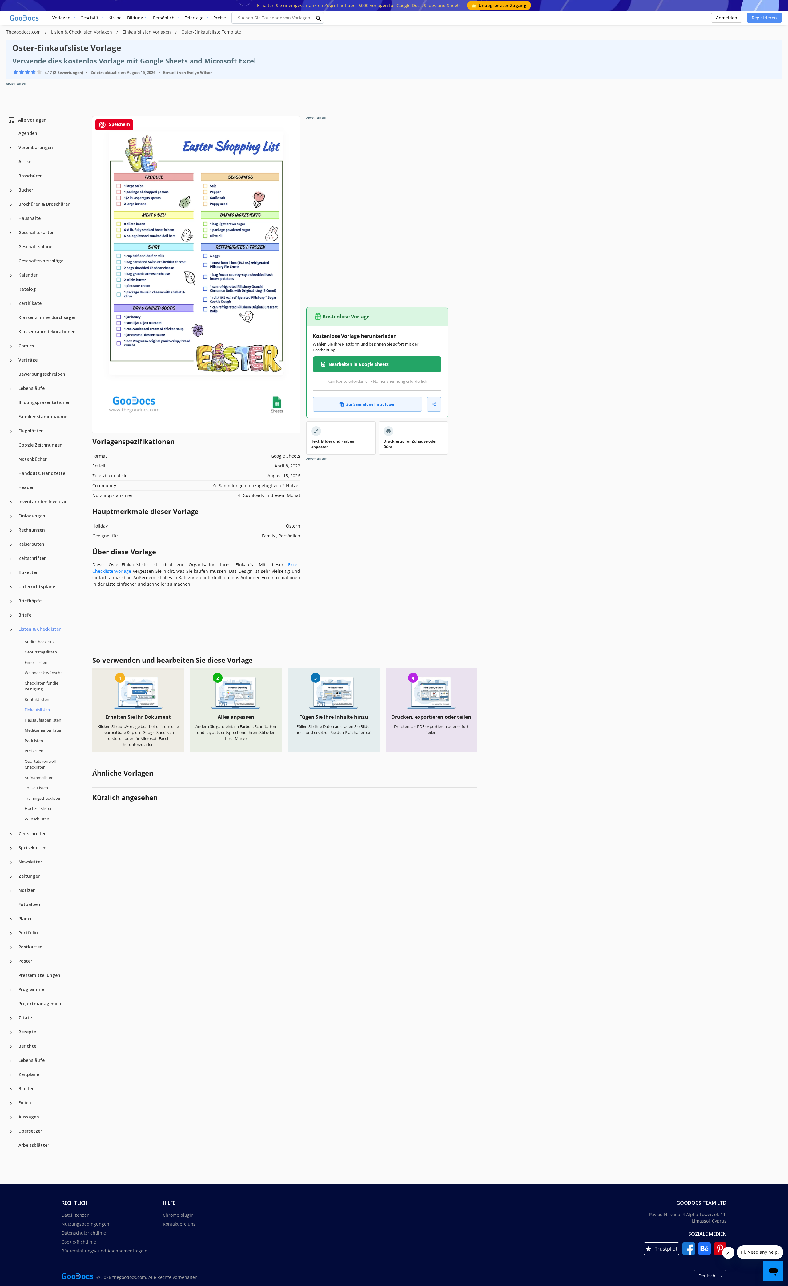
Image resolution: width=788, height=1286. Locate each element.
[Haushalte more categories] (10, 219)
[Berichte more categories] (10, 1046)
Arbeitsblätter (33, 1145)
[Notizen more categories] (10, 891)
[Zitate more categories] (10, 1018)
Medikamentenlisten (43, 730)
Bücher (25, 190)
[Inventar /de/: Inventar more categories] (10, 502)
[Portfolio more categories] (10, 933)
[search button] (319, 18)
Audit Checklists (39, 642)
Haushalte (29, 218)
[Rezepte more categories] (10, 1032)
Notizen (27, 890)
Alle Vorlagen (32, 120)
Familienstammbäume (42, 416)
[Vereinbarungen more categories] (10, 148)
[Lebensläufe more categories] (10, 389)
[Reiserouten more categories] (10, 544)
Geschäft (89, 18)
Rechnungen (31, 530)
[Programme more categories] (10, 990)
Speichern (119, 124)
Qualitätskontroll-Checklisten (41, 764)
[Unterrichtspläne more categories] (10, 587)
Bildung (135, 18)
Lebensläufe (31, 388)
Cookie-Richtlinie (79, 1242)
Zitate (25, 1018)
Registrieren (764, 18)
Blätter (26, 1088)
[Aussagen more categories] (10, 1117)
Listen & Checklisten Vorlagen (82, 32)
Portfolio (28, 933)
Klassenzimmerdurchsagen (47, 317)
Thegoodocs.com (24, 32)
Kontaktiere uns (179, 1224)
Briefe (24, 615)
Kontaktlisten (37, 699)
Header (26, 487)
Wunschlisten (37, 819)
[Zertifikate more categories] (10, 304)
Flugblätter (30, 431)
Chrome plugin (178, 1215)
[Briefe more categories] (10, 615)
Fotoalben (29, 904)
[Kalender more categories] (10, 275)
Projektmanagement (40, 1003)
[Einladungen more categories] (10, 516)
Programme (31, 989)
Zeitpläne (28, 1074)
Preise (219, 18)
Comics (26, 346)
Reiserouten (31, 544)
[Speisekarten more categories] (10, 848)
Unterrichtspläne (36, 586)
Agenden (27, 133)
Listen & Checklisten (40, 629)
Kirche (115, 18)
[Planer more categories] (10, 919)
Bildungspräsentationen (44, 402)
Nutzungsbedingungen (85, 1224)
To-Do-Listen (36, 788)
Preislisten (34, 751)
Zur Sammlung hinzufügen (371, 404)
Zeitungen (29, 876)
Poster (25, 961)
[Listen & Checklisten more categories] (10, 629)
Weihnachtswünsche (43, 672)
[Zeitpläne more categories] (10, 1075)
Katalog (27, 289)
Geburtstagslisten (41, 652)
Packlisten (34, 740)
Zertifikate (30, 303)
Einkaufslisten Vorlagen (147, 32)
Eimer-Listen (36, 662)
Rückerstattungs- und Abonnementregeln (104, 1251)
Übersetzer (30, 1131)
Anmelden (726, 18)
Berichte (27, 1046)
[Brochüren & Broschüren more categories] (10, 204)
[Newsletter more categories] (10, 862)
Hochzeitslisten (39, 808)
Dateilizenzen (76, 1215)
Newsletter (30, 862)
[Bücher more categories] (10, 190)
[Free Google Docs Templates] (24, 17)
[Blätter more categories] (10, 1089)
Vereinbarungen (35, 147)
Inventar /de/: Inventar (42, 501)
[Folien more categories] (10, 1103)
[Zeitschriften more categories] (10, 559)
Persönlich (164, 18)
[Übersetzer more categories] (10, 1131)
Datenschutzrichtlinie (84, 1233)
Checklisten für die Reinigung (41, 686)
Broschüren (30, 176)
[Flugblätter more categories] (10, 431)
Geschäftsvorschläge (40, 261)
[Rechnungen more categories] (10, 530)
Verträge (28, 360)
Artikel (25, 161)
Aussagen (28, 1117)
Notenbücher (32, 459)
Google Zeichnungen (40, 445)
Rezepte (27, 1032)
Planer (25, 918)
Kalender (28, 275)
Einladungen (31, 516)
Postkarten (30, 947)
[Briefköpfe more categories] (10, 601)
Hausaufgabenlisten (43, 720)
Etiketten (28, 572)
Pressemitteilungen (39, 975)
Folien (24, 1103)
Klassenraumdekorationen (47, 331)
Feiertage (193, 18)
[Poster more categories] (10, 961)
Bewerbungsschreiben (41, 374)
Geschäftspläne (35, 246)
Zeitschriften (32, 558)
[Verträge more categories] (10, 360)
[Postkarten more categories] (10, 947)
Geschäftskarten (36, 232)
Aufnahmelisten (39, 777)
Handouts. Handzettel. (43, 473)
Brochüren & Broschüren (44, 204)
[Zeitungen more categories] (10, 876)
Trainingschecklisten (43, 798)
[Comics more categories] (10, 346)
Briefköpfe (30, 601)
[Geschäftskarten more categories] (10, 233)
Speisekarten (32, 848)
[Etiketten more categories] (10, 573)
